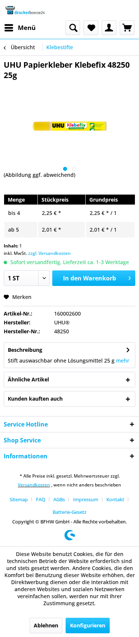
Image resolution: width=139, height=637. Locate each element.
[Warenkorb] (127, 27)
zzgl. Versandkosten (49, 253)
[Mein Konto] (109, 27)
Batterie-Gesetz (69, 512)
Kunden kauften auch (35, 398)
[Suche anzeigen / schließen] (72, 27)
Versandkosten (34, 485)
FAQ (40, 499)
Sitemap (19, 499)
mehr (122, 360)
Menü (27, 27)
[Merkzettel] (90, 27)
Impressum (85, 499)
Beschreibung (25, 349)
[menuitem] (19, 27)
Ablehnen (46, 625)
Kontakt (115, 499)
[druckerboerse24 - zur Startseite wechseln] (25, 10)
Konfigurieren (87, 625)
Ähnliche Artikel (28, 379)
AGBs (59, 499)
